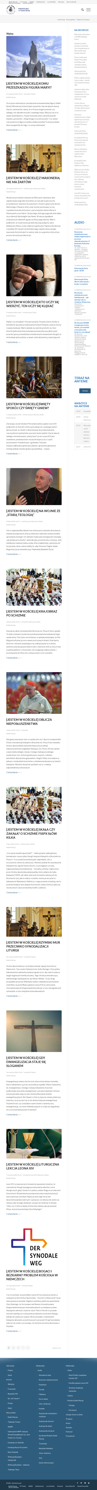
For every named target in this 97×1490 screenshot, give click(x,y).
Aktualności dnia (45, 1375)
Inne (40, 1458)
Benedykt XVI (13, 1394)
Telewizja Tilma (13, 1470)
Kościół (27, 94)
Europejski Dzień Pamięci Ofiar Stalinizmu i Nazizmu (81, 163)
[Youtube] (89, 1483)
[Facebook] (77, 1483)
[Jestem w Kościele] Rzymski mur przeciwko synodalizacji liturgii (33, 946)
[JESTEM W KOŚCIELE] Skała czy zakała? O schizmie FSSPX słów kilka (31, 833)
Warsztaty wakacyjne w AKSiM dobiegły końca (82, 36)
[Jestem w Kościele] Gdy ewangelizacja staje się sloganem (26, 1061)
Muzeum (61, 2)
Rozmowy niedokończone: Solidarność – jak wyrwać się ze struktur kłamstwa (82, 297)
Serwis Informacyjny (46, 1463)
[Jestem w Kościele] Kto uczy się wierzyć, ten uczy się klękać (32, 304)
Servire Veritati (28, 3)
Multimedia (40, 1366)
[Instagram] (85, 1483)
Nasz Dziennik (71, 2)
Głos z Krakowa (45, 1404)
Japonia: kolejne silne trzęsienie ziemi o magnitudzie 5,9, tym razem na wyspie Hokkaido (81, 94)
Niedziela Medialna (46, 1448)
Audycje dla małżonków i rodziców (48, 1415)
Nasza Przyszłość (14, 3)
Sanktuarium (41, 2)
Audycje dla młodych (46, 1431)
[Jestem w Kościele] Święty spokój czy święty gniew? (28, 406)
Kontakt (69, 1428)
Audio (79, 222)
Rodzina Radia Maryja (75, 1401)
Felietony (42, 1394)
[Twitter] (81, 1483)
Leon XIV (33, 1175)
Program (69, 1419)
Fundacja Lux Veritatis (16, 1443)
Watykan (11, 1384)
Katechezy (42, 1385)
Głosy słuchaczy (45, 1453)
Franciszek (12, 1389)
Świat (34, 312)
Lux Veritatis (51, 2)
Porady (41, 1389)
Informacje (29, 188)
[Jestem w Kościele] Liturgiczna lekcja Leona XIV (32, 1166)
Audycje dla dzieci (45, 1426)
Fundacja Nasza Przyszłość (17, 1447)
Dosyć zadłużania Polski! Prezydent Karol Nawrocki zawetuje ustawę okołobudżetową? (80, 62)
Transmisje (43, 1444)
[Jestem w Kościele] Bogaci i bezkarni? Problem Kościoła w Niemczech (32, 1275)
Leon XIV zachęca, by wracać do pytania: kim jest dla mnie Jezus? (82, 195)
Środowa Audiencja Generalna (76, 1389)
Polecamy (36, 188)
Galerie (70, 1396)
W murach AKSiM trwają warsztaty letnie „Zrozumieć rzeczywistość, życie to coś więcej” (82, 327)
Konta (68, 1423)
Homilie (41, 1409)
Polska (33, 94)
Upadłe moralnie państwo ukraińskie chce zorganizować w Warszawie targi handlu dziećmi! (81, 48)
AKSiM (10, 1427)
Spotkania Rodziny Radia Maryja (48, 1437)
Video (69, 1370)
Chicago (72, 1405)
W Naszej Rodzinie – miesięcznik (15, 1458)
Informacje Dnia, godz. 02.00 (81, 269)
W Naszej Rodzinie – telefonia (18, 1465)
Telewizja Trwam (14, 1422)
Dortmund (72, 1410)
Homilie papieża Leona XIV (78, 1383)
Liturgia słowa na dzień (74, 1415)
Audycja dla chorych (46, 1421)
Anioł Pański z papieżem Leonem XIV (78, 1376)
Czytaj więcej (13, 130)
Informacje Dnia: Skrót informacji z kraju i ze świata (81, 281)
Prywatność (70, 1436)
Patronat (69, 1432)
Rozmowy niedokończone (48, 1380)
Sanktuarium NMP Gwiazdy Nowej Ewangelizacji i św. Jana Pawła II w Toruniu (19, 1435)
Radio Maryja (13, 1417)
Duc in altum (43, 1399)
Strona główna (70, 19)
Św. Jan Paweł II (14, 1398)
